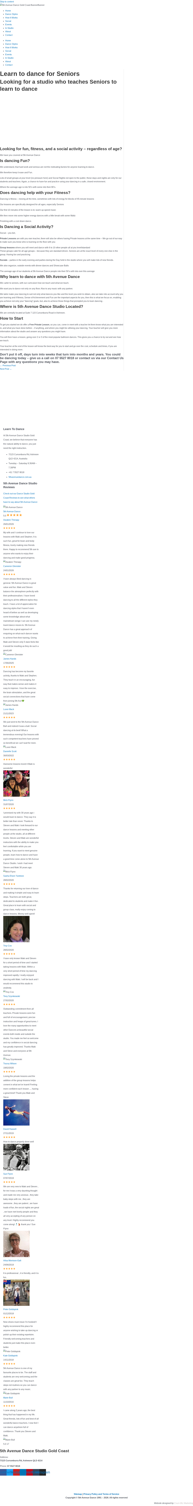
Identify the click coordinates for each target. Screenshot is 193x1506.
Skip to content (7, 2)
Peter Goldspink (10, 1309)
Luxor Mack (8, 709)
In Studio (9, 28)
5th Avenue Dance (11, 511)
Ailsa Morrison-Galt (12, 1260)
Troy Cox (7, 946)
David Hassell (9, 1129)
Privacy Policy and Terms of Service (101, 1494)
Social (8, 21)
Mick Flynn (8, 800)
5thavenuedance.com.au (20, 477)
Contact (8, 35)
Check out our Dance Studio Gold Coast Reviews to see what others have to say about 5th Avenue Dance (20, 497)
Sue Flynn (8, 1174)
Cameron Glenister (12, 566)
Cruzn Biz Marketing (183, 1503)
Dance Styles (11, 14)
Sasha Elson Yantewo (13, 876)
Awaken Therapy (11, 520)
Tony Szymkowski (11, 996)
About (8, 31)
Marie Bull (8, 1398)
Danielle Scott (9, 751)
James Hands (9, 659)
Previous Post (8, 365)
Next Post (6, 369)
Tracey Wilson (10, 1063)
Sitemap (78, 1494)
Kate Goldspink (10, 1356)
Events (8, 24)
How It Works (11, 18)
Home (8, 11)
